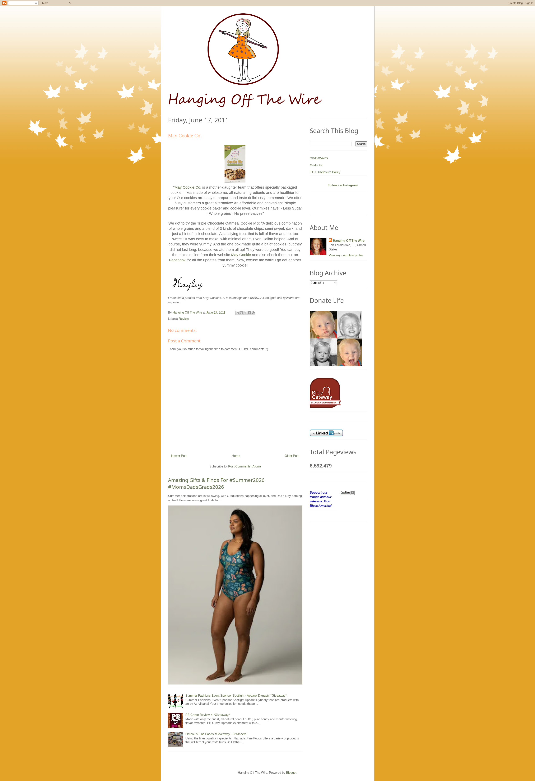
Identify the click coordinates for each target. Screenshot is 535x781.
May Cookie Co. (188, 187)
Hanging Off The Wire (348, 240)
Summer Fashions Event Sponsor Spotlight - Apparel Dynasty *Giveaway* (236, 695)
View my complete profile (346, 255)
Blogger (291, 772)
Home (236, 455)
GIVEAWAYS (319, 158)
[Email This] (237, 313)
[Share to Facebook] (249, 313)
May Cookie (241, 255)
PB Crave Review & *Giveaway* (207, 714)
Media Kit (316, 165)
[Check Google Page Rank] (347, 492)
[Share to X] (245, 313)
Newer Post (179, 455)
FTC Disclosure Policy (325, 172)
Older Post (292, 455)
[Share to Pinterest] (253, 313)
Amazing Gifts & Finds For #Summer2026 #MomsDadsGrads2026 (216, 483)
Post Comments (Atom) (244, 466)
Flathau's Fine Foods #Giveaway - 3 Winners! (216, 734)
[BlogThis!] (241, 313)
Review (184, 318)
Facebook (177, 260)
